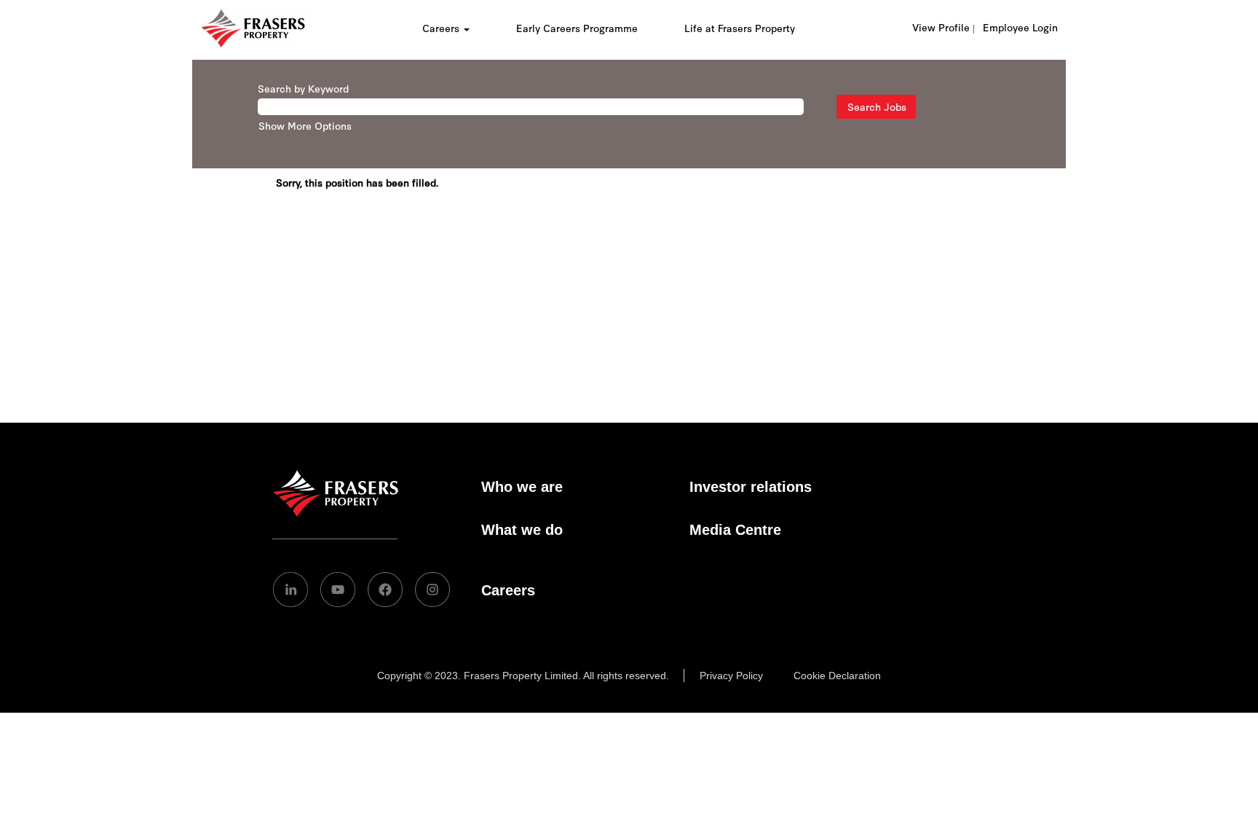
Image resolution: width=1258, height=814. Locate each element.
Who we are (522, 487)
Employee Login (1020, 27)
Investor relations (750, 487)
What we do (522, 530)
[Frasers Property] (335, 512)
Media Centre (735, 530)
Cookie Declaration (837, 675)
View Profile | (943, 27)
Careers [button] (442, 27)
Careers (508, 590)
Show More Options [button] (305, 125)
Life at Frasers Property (739, 27)
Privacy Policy (731, 675)
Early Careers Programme (577, 27)
